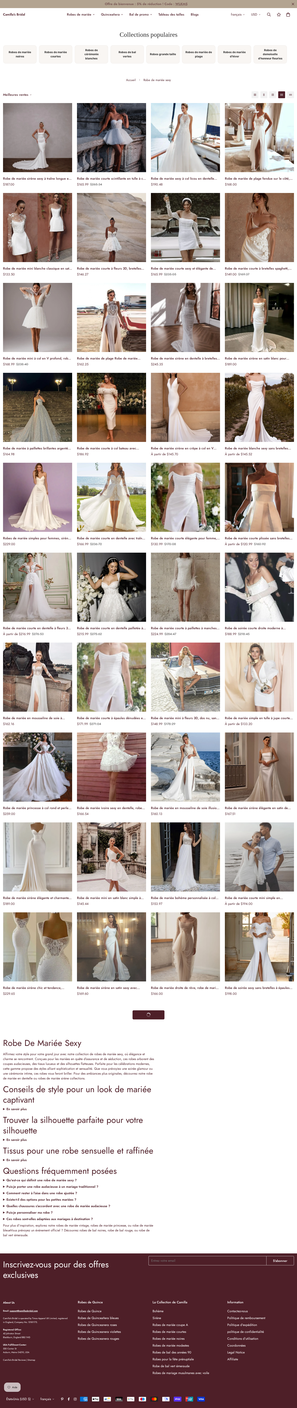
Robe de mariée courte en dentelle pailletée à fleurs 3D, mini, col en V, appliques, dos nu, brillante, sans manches (110, 628)
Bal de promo (139, 14)
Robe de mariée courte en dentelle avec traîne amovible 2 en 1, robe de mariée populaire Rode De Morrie (110, 538)
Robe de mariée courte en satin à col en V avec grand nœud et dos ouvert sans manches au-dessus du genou (111, 1171)
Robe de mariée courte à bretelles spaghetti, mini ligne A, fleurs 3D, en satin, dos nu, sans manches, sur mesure (258, 268)
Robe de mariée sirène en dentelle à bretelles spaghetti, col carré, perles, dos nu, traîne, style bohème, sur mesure (185, 358)
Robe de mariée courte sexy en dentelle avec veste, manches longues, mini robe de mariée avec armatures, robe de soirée (258, 1351)
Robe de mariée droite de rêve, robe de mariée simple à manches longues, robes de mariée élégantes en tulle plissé (185, 987)
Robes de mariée (79, 14)
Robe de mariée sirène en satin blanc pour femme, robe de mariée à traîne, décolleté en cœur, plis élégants (257, 358)
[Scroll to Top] (289, 1386)
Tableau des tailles (171, 14)
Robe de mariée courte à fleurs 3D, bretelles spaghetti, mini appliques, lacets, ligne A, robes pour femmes (111, 268)
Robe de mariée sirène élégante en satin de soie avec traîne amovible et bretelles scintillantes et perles (256, 808)
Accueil (131, 80)
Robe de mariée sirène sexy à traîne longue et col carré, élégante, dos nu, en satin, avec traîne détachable (36, 178)
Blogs (195, 14)
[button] (288, 14)
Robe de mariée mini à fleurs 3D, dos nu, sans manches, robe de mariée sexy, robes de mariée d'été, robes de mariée (184, 718)
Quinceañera (110, 14)
